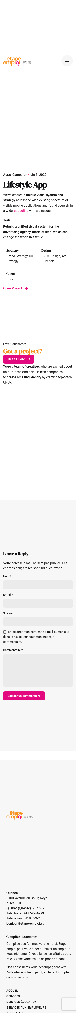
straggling (21, 211)
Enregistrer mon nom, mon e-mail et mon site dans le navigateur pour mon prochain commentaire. (36, 637)
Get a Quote (16, 359)
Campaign (19, 175)
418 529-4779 (34, 913)
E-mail (8, 594)
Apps (7, 175)
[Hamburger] (67, 60)
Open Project (12, 288)
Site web (8, 613)
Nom (7, 576)
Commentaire (13, 650)
